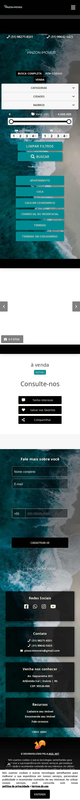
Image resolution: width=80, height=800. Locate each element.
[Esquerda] (4, 306)
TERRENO (40, 225)
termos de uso (40, 786)
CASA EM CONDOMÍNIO (40, 203)
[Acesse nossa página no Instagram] (44, 606)
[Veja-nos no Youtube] (53, 606)
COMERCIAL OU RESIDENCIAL (40, 214)
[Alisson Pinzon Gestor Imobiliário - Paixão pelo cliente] (40, 53)
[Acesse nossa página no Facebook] (26, 606)
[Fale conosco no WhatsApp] (35, 606)
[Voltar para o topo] (9, 764)
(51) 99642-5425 (62, 37)
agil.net (54, 753)
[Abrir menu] (73, 7)
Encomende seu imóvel (40, 716)
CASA (40, 191)
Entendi (40, 794)
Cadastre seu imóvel (40, 711)
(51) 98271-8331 (22, 37)
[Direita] (76, 306)
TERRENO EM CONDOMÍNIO (40, 236)
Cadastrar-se (40, 542)
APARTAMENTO (40, 180)
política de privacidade (15, 786)
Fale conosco (40, 721)
